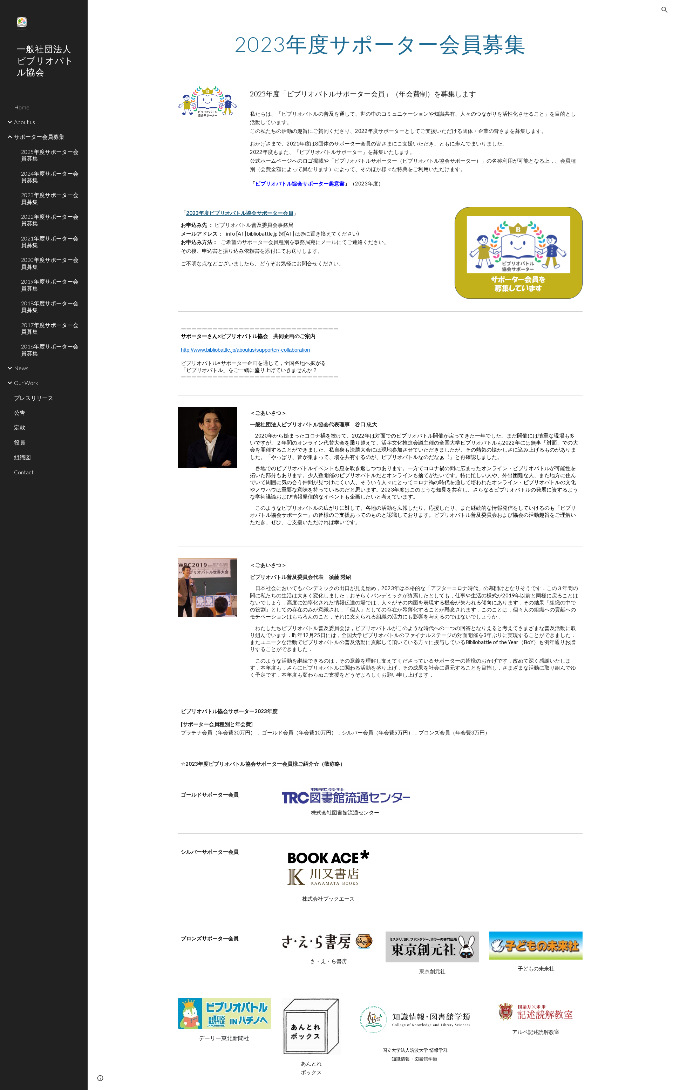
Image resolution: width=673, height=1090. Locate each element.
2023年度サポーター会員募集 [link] (50, 198)
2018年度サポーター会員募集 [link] (50, 306)
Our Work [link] (26, 382)
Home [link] (21, 107)
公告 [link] (19, 412)
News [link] (21, 368)
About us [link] (24, 122)
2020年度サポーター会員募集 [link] (50, 263)
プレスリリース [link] (33, 397)
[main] (380, 43)
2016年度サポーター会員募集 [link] (50, 349)
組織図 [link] (22, 457)
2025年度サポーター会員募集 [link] (50, 155)
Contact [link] (24, 472)
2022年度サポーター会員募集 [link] (50, 219)
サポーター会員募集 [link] (39, 136)
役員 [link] (19, 442)
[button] (664, 9)
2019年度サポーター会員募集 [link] (50, 284)
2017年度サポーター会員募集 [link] (50, 328)
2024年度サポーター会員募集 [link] (50, 176)
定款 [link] (19, 427)
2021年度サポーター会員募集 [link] (50, 241)
